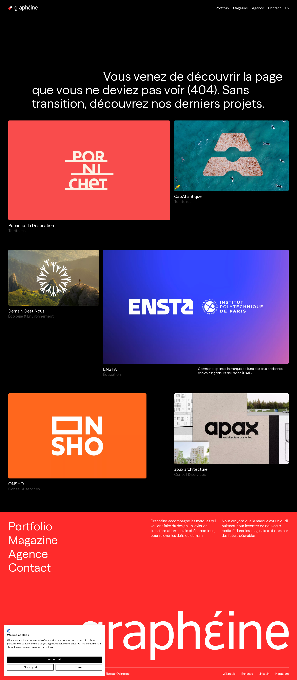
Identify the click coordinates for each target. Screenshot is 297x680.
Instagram (282, 674)
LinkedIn (264, 674)
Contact (274, 8)
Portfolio (222, 8)
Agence (258, 8)
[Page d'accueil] (23, 8)
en (287, 8)
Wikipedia (229, 674)
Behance (247, 674)
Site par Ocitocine (117, 674)
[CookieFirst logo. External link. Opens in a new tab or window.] (8, 631)
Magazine (240, 8)
